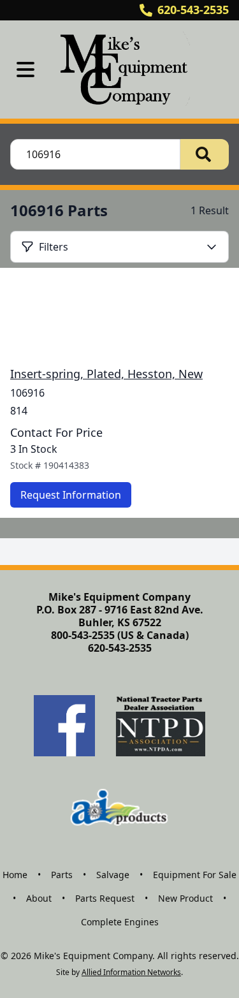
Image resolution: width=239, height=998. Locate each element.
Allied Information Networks (131, 972)
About (39, 898)
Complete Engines (120, 922)
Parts (62, 875)
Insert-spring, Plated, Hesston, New (106, 373)
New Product (185, 898)
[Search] (204, 154)
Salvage (112, 875)
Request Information (70, 495)
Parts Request (104, 898)
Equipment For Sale (194, 875)
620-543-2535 (193, 9)
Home (15, 875)
